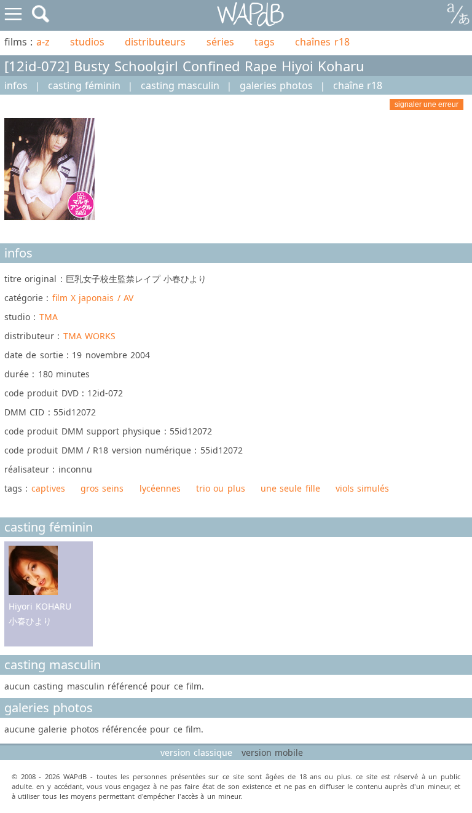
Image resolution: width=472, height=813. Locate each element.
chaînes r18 (322, 42)
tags (264, 42)
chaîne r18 (357, 85)
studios (87, 42)
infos (16, 85)
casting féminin (84, 85)
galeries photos (276, 85)
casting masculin (180, 85)
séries (220, 42)
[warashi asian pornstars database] (251, 14)
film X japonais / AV (92, 298)
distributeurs (155, 42)
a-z (43, 42)
